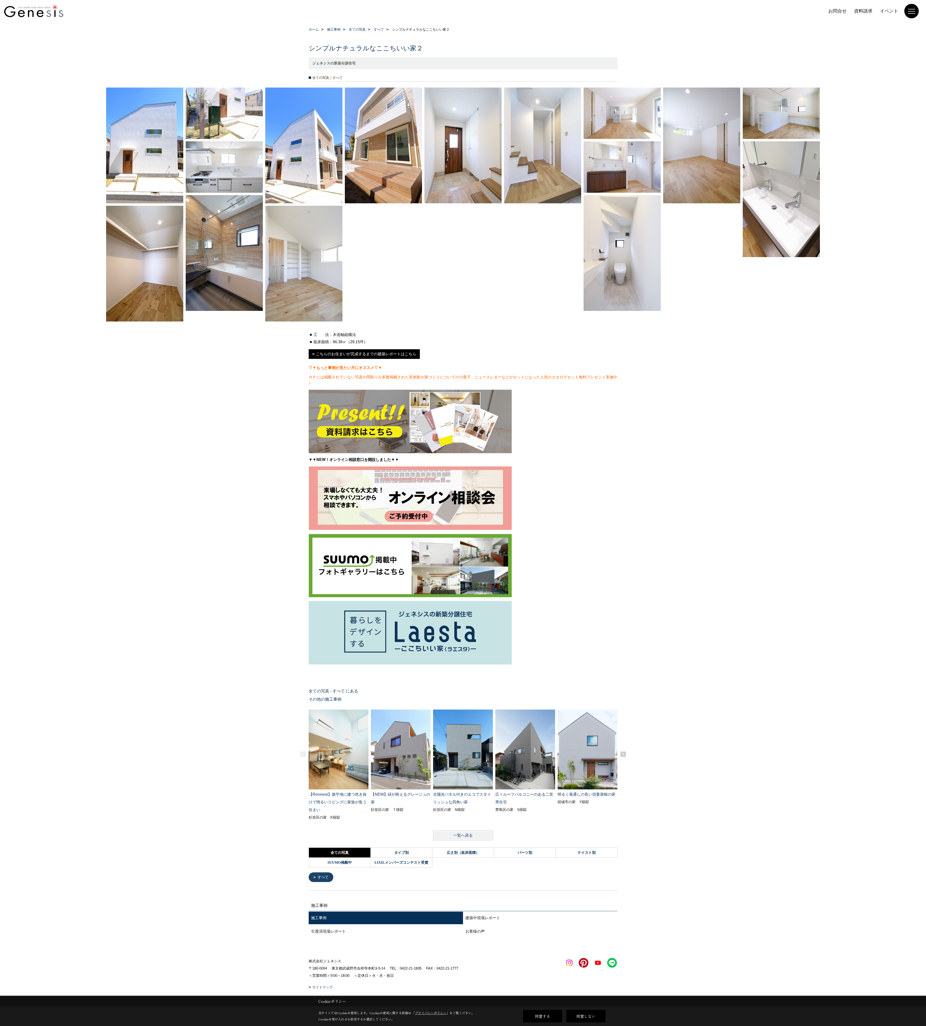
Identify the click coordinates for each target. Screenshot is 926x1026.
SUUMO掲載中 (339, 862)
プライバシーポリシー (430, 1013)
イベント (889, 11)
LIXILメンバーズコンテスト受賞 (401, 862)
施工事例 (319, 918)
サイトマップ (322, 987)
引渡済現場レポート (328, 931)
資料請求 (863, 11)
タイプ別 (401, 853)
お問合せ (837, 11)
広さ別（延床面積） (463, 853)
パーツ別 (525, 853)
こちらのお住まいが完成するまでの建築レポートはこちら (366, 354)
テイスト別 (587, 853)
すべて (323, 877)
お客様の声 (475, 931)
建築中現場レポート (482, 918)
